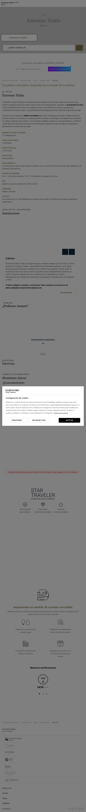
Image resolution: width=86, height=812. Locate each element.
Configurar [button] (16, 420)
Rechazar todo (39, 420)
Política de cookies (61, 413)
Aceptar (69, 420)
